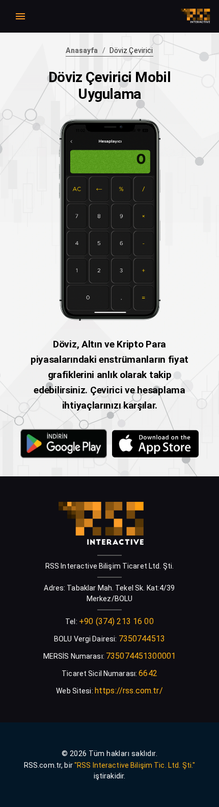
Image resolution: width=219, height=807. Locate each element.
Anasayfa (82, 50)
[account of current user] (20, 16)
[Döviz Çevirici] (63, 444)
